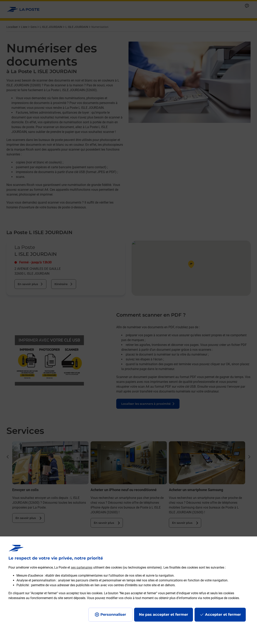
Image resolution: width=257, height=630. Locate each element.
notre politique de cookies (221, 598)
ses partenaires (81, 567)
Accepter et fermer (223, 614)
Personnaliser (113, 614)
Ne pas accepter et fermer (163, 614)
